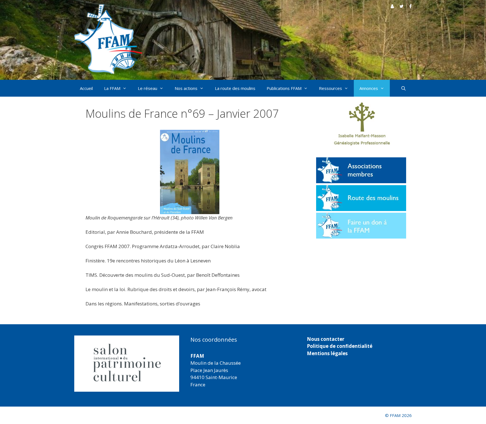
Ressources (330, 88)
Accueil (86, 88)
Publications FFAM (284, 88)
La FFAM (112, 88)
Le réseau (147, 88)
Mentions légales (327, 353)
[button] (126, 363)
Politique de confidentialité (339, 346)
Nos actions (186, 88)
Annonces (368, 88)
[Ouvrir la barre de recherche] (403, 88)
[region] (126, 363)
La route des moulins (235, 88)
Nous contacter (325, 339)
